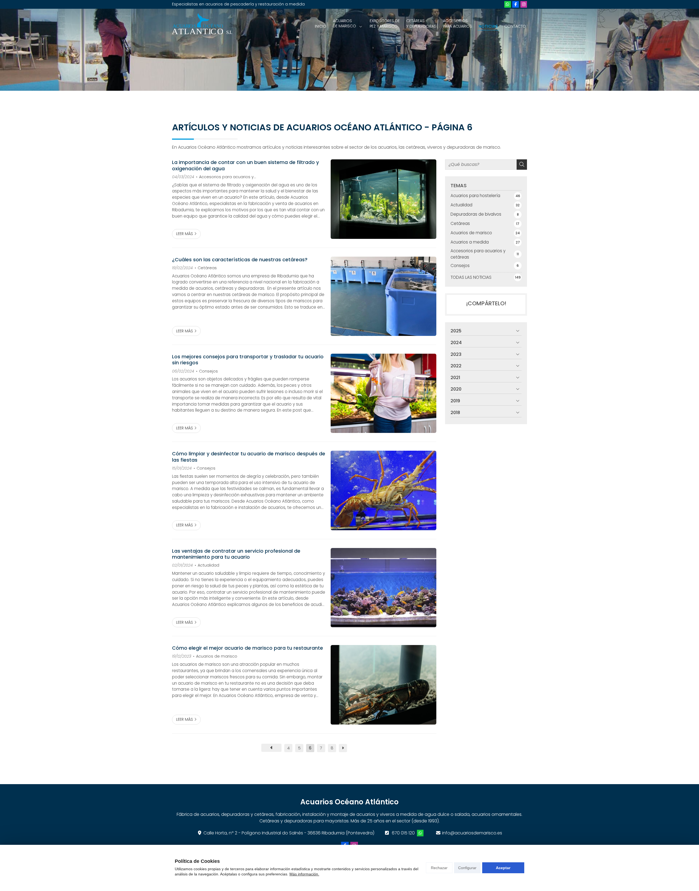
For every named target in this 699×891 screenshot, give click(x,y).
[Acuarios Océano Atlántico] (202, 23)
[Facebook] (515, 4)
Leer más (184, 233)
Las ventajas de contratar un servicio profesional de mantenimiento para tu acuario (236, 554)
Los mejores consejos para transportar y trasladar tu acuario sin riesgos (248, 360)
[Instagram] (523, 4)
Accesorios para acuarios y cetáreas (225, 177)
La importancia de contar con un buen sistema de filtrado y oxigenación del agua (245, 165)
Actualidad (208, 565)
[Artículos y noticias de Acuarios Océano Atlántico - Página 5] (271, 748)
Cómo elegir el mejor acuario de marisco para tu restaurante (247, 648)
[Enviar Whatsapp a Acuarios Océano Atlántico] (507, 4)
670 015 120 (403, 833)
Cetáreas (207, 268)
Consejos (208, 371)
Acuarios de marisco (216, 656)
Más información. (304, 874)
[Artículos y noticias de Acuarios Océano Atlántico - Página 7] (343, 748)
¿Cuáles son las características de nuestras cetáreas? (239, 260)
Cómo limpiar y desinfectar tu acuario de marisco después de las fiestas (248, 457)
